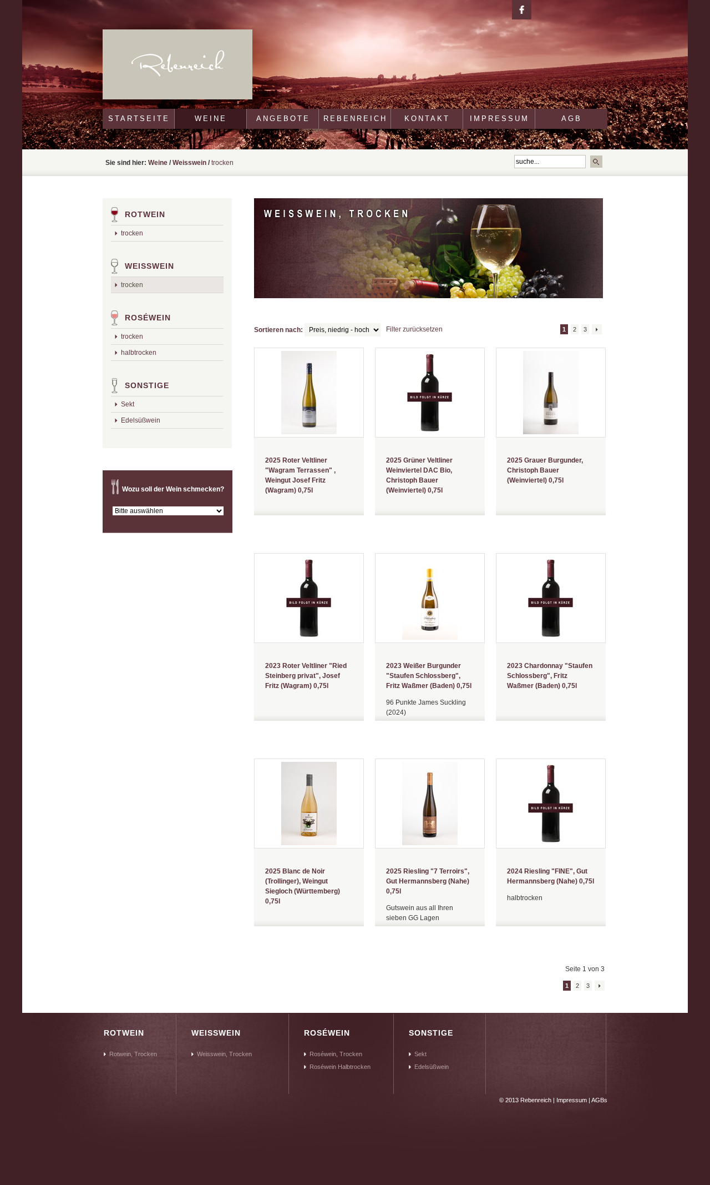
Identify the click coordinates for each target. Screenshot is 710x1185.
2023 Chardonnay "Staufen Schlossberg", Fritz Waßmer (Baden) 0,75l (549, 676)
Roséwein (148, 317)
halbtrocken (138, 352)
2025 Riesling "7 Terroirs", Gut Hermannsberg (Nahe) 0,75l (427, 881)
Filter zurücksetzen (414, 329)
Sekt (127, 404)
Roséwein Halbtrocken (340, 1066)
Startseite (139, 118)
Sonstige (147, 385)
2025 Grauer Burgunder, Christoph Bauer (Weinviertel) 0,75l (545, 470)
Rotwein (145, 214)
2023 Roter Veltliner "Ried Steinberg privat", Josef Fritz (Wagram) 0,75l (306, 676)
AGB (571, 118)
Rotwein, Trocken (133, 1054)
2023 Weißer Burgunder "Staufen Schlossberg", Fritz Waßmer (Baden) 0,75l (428, 676)
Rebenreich (355, 118)
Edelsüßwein (140, 420)
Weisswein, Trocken (224, 1054)
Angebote (283, 118)
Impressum (499, 118)
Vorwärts (597, 329)
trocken (132, 233)
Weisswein (189, 163)
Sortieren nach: (278, 330)
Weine (211, 118)
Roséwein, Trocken (336, 1054)
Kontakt (427, 118)
